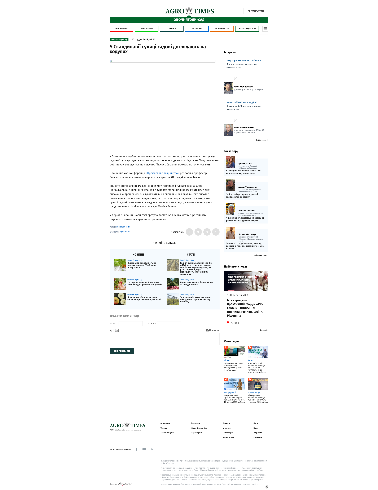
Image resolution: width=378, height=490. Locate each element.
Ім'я (112, 323)
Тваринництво (222, 28)
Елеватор (197, 28)
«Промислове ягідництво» (162, 173)
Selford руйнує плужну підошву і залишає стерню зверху (242, 195)
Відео (256, 428)
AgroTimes (125, 232)
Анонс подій (228, 437)
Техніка (172, 28)
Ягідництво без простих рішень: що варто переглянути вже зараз (243, 172)
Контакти (258, 437)
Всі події (263, 330)
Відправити (122, 350)
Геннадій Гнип (123, 227)
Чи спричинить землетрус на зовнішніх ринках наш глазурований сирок (245, 219)
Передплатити (256, 11)
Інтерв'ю (226, 428)
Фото (256, 423)
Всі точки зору (260, 255)
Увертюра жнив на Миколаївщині (244, 60)
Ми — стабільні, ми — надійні (241, 102)
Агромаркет (121, 28)
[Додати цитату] (112, 330)
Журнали (258, 433)
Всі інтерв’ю (261, 140)
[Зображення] (117, 330)
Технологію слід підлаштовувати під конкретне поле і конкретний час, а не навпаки (245, 246)
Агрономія (147, 28)
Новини (226, 423)
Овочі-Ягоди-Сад (247, 28)
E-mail (152, 323)
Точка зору (228, 433)
